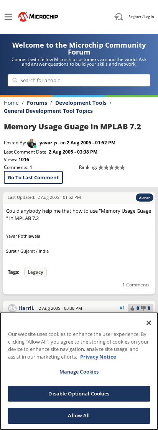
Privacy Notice (98, 356)
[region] (79, 371)
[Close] (148, 322)
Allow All (79, 415)
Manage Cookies (79, 371)
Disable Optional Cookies (78, 393)
